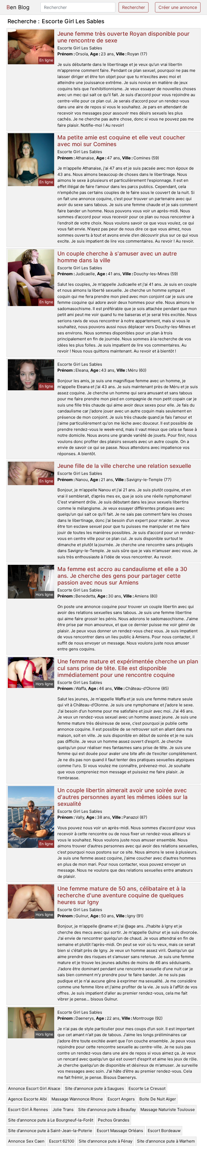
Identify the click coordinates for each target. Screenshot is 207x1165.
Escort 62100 (61, 1141)
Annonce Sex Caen (26, 1141)
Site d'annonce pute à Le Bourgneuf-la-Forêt (50, 1120)
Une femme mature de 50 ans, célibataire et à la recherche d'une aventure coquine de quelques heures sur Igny (121, 895)
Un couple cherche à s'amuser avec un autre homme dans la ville (117, 257)
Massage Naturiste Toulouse (167, 1109)
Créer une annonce (177, 7)
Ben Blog (17, 7)
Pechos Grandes (113, 1120)
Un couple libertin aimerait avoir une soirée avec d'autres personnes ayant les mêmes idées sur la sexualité (122, 797)
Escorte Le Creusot (147, 1088)
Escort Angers (121, 1099)
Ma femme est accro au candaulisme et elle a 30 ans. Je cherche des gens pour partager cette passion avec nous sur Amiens (122, 576)
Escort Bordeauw (164, 1130)
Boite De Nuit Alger (157, 1099)
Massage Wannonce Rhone (77, 1099)
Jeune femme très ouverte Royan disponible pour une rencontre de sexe (123, 37)
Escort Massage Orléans (120, 1130)
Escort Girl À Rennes (28, 1109)
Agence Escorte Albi (27, 1099)
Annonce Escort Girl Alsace (34, 1088)
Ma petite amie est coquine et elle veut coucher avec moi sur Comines (121, 140)
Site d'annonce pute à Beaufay (107, 1109)
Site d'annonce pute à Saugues (94, 1088)
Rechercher (133, 7)
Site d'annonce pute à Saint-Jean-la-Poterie (50, 1130)
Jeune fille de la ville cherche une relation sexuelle (124, 465)
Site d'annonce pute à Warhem (166, 1141)
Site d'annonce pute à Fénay (105, 1141)
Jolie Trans (63, 1109)
